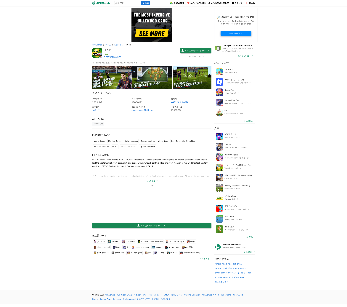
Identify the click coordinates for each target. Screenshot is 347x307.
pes (149, 253)
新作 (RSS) (165, 299)
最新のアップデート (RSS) (148, 299)
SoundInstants (224, 295)
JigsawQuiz (238, 295)
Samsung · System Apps (124, 299)
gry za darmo (221, 273)
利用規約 (137, 295)
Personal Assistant (101, 146)
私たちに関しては (124, 295)
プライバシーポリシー (152, 295)
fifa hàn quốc (136, 253)
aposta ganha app (223, 277)
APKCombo (97, 45)
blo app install (221, 268)
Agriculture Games (147, 146)
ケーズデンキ (233, 273)
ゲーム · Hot (221, 63)
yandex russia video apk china (228, 264)
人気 (216, 128)
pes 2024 (189, 247)
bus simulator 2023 (192, 253)
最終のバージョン (102, 93)
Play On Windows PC (196, 56)
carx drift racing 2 (176, 241)
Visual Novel (163, 141)
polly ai (244, 273)
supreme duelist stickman (152, 241)
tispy (118, 247)
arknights (115, 241)
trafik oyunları (238, 277)
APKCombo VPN (209, 295)
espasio (159, 247)
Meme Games (99, 141)
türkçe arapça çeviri (237, 268)
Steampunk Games (128, 146)
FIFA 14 (108, 49)
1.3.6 (97, 102)
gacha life (101, 241)
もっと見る (204, 258)
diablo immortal (103, 247)
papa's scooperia (142, 247)
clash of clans (103, 253)
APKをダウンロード (197, 51)
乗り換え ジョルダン (223, 281)
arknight (173, 253)
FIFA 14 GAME (100, 154)
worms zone (173, 247)
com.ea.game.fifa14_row (142, 110)
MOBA (115, 146)
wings (192, 241)
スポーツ (96, 110)
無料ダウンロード (245, 56)
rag (249, 273)
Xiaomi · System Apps (101, 299)
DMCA (166, 295)
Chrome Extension (192, 295)
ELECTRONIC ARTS (112, 57)
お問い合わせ (176, 295)
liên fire (161, 253)
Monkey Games (114, 141)
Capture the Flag (148, 141)
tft (128, 247)
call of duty (119, 253)
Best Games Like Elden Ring (183, 141)
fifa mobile (130, 241)
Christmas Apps (131, 141)
